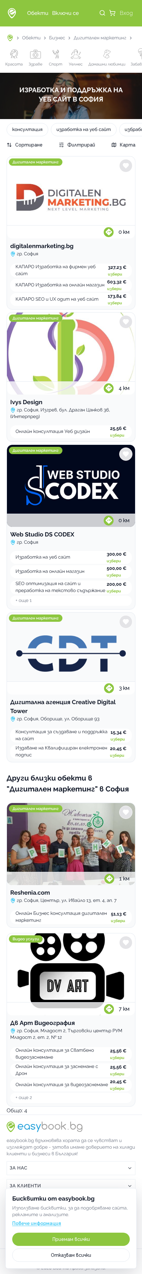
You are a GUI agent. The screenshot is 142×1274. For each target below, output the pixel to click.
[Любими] (125, 165)
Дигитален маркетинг (100, 38)
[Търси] (102, 13)
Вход (126, 13)
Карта (127, 145)
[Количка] (112, 13)
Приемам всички (71, 1239)
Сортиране (29, 145)
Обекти (31, 38)
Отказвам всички (71, 1255)
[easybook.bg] (12, 13)
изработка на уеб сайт (83, 129)
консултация (27, 129)
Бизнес (57, 38)
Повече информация (36, 1223)
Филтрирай (81, 145)
